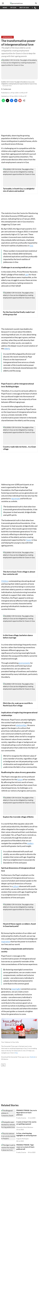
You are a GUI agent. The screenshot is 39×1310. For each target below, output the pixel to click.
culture (16, 886)
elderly (7, 348)
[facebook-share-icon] (11, 101)
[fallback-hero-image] (8, 1113)
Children (4, 581)
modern (30, 843)
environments (24, 663)
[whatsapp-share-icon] (3, 101)
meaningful (16, 989)
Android (32, 1057)
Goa (31, 245)
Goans (28, 540)
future (19, 779)
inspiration (5, 941)
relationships (21, 725)
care (26, 274)
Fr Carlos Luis (6, 89)
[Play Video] (19, 1028)
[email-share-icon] (20, 101)
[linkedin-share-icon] (15, 101)
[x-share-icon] (7, 101)
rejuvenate (15, 498)
